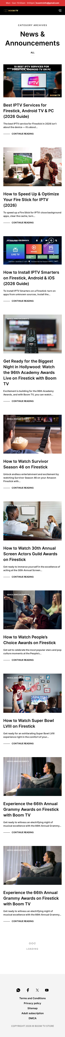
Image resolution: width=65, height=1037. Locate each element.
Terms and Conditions (32, 998)
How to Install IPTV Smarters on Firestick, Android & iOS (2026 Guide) (31, 278)
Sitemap (33, 1008)
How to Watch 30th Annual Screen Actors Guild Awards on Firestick (30, 554)
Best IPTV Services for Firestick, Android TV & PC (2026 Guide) (28, 111)
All (32, 52)
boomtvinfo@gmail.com (47, 3)
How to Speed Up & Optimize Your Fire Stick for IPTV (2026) (31, 200)
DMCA (32, 1018)
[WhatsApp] (18, 990)
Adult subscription (33, 1013)
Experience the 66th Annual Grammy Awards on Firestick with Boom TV (31, 809)
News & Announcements (18, 69)
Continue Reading (23, 133)
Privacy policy (32, 1003)
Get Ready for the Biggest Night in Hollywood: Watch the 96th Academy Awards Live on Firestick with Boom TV (29, 372)
